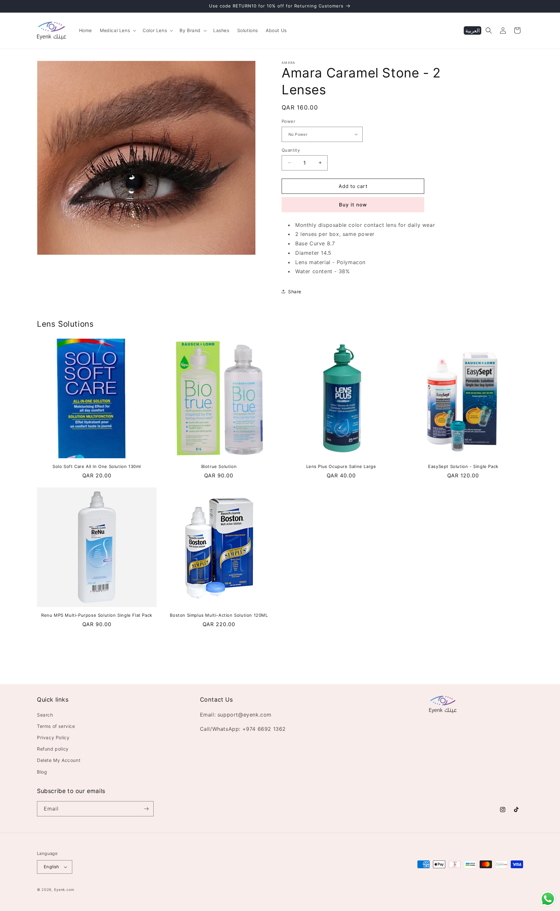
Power (288, 121)
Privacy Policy (53, 737)
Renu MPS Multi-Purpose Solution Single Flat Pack (96, 615)
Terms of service (56, 726)
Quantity (291, 149)
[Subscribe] (146, 808)
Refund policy (53, 749)
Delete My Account (58, 760)
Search (45, 715)
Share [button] (294, 291)
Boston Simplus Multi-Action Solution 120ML (219, 615)
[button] (117, 30)
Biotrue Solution (219, 466)
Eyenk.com (64, 889)
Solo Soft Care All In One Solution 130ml (96, 466)
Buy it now (353, 205)
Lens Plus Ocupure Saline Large (341, 466)
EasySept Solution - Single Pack (463, 466)
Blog (42, 772)
